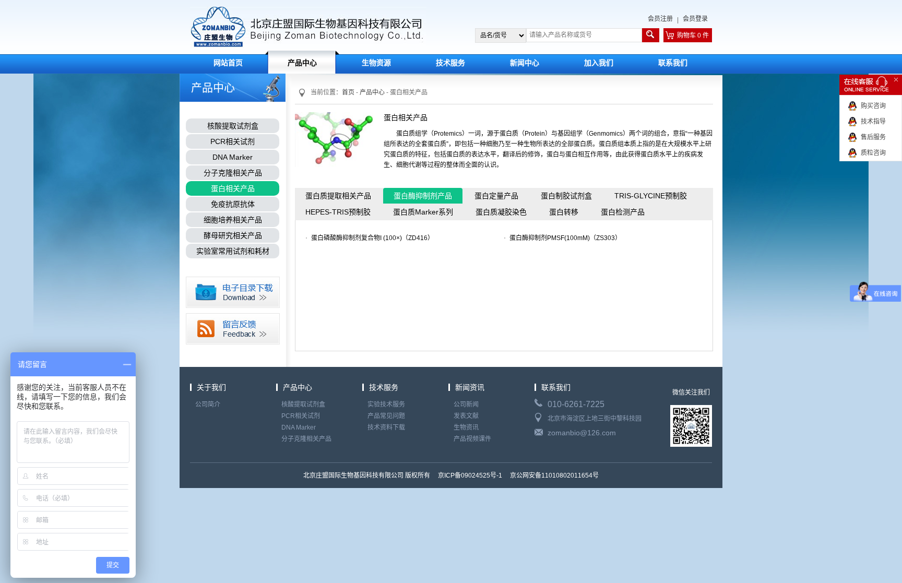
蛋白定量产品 (496, 196)
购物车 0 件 (693, 35)
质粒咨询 (873, 153)
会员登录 (695, 18)
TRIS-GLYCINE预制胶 (650, 196)
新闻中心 (524, 63)
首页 (348, 92)
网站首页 (228, 63)
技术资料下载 (386, 427)
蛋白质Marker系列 (423, 212)
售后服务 (873, 137)
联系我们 (672, 63)
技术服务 (450, 63)
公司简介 (207, 404)
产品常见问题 (386, 416)
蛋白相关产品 (233, 188)
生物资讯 (466, 427)
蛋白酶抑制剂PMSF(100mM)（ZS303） (565, 238)
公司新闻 (466, 404)
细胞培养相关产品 (233, 220)
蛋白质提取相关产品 (338, 196)
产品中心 (302, 63)
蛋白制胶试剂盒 (566, 196)
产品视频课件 (472, 439)
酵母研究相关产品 (233, 235)
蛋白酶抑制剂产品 (423, 196)
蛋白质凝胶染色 (501, 212)
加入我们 (598, 63)
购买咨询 (873, 106)
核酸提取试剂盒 (232, 126)
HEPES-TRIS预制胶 (338, 212)
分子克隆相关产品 (233, 173)
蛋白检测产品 (623, 212)
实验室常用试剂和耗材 (232, 251)
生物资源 (376, 63)
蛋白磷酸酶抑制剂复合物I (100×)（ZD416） (372, 238)
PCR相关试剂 (232, 141)
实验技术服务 (386, 404)
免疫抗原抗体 (233, 204)
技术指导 (873, 121)
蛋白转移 (563, 212)
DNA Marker (232, 157)
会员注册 (660, 18)
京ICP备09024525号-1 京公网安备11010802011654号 (517, 475)
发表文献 (466, 416)
